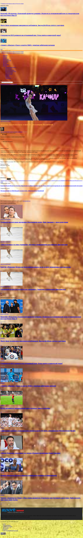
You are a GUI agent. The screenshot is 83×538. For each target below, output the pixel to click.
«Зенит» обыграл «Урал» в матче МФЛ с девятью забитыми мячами (27, 45)
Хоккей (5, 58)
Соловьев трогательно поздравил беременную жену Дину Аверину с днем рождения (34, 222)
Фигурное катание (9, 70)
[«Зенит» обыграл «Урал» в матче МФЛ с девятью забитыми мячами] (3, 42)
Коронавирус (8, 68)
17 (1, 435)
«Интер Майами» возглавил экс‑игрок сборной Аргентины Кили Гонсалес (30, 453)
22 (1, 249)
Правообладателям (7, 526)
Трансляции (8, 78)
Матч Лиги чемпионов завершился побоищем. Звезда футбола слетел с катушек (32, 25)
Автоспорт (6, 64)
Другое (5, 66)
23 (1, 479)
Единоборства (7, 60)
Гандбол (7, 75)
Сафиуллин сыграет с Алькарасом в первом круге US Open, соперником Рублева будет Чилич (37, 431)
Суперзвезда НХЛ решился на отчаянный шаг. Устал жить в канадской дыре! (30, 35)
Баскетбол (6, 59)
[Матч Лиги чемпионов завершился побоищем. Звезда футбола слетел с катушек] (3, 22)
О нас (4, 524)
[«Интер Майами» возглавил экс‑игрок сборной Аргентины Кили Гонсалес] (11, 449)
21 (1, 226)
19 (1, 504)
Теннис (5, 63)
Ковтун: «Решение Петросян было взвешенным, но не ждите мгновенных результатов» (35, 267)
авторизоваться (26, 201)
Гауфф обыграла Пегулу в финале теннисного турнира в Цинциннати (28, 475)
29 (1, 457)
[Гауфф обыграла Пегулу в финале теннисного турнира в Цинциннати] (11, 471)
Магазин (5, 55)
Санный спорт (8, 74)
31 (1, 271)
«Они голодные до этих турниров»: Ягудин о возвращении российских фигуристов (34, 245)
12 (1, 345)
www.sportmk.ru (10, 177)
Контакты (5, 529)
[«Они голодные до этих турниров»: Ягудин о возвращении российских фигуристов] (11, 240)
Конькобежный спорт (10, 71)
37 (1, 293)
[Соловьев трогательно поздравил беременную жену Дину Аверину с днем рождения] (11, 218)
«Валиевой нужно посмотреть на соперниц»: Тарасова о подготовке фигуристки (33, 289)
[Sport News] (12, 3)
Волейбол (5, 62)
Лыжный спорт (9, 72)
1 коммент (19, 132)
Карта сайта (6, 528)
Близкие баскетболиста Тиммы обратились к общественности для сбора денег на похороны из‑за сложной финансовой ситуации (41, 186)
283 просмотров (4, 132)
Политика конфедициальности (10, 530)
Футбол (5, 56)
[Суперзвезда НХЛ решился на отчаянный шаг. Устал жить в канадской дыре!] (3, 32)
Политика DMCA (7, 525)
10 (1, 323)
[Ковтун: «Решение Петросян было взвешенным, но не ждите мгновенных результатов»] (11, 263)
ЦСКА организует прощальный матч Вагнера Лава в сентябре (25, 408)
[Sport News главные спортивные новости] (12, 513)
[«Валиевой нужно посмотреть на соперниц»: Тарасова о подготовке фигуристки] (11, 285)
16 (1, 367)
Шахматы (7, 76)
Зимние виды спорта (10, 67)
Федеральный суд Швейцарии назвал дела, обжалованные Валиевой (22, 191)
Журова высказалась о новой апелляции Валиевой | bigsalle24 (25, 196)
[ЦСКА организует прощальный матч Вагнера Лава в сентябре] (11, 404)
